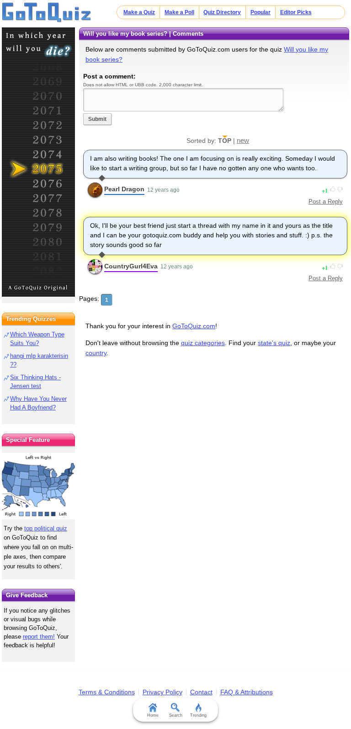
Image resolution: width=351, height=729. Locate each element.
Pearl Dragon (124, 189)
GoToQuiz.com (193, 326)
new (243, 140)
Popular (260, 12)
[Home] (46, 13)
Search (175, 715)
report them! (39, 636)
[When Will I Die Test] (38, 162)
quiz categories (203, 342)
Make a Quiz (139, 12)
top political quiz (45, 528)
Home (153, 715)
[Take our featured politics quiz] (38, 486)
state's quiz (274, 342)
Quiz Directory (222, 12)
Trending (198, 715)
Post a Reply (325, 201)
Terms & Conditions (107, 692)
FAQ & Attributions (246, 692)
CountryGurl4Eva (131, 266)
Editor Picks (296, 12)
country (95, 353)
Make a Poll (179, 12)
